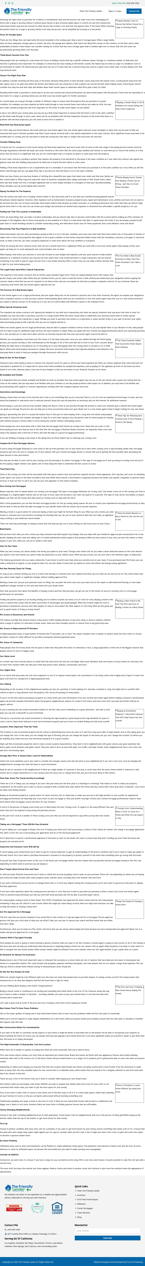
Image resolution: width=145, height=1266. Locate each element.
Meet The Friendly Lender (91, 11)
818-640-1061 (133, 3)
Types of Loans (114, 11)
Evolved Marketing (134, 1262)
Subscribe (107, 1238)
